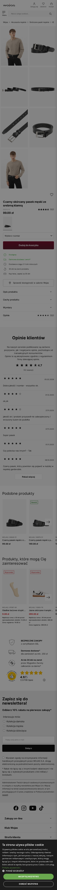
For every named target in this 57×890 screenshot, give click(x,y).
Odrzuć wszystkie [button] (28, 884)
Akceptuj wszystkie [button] (28, 876)
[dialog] (28, 445)
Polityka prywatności (11, 867)
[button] (28, 870)
